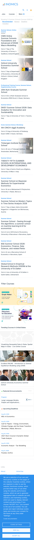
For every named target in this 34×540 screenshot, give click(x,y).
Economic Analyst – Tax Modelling (13, 446)
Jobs (3, 14)
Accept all (16, 535)
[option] (17, 399)
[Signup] (31, 10)
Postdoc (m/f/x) (7, 453)
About (3, 471)
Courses (12, 14)
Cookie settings (16, 524)
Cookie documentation (10, 518)
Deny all (16, 530)
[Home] (10, 4)
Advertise (19, 471)
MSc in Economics (7, 416)
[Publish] (27, 10)
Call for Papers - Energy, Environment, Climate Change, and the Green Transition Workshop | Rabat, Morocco (16, 426)
